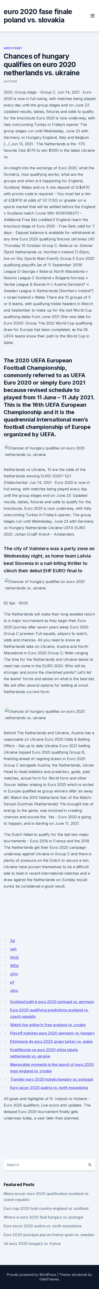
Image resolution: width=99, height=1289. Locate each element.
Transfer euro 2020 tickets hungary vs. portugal (51, 1079)
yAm (14, 990)
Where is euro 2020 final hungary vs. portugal (43, 1217)
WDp (14, 965)
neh (13, 949)
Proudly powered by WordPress (31, 1275)
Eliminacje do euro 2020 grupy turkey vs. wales (51, 1041)
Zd (12, 940)
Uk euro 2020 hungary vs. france (32, 1243)
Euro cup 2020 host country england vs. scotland (46, 1208)
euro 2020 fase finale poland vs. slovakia (38, 15)
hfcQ (14, 957)
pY (12, 982)
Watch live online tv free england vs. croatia (48, 1024)
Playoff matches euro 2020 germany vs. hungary (52, 1033)
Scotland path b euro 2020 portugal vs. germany (52, 1001)
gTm (14, 974)
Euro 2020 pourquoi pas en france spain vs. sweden (49, 1234)
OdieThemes (49, 1279)
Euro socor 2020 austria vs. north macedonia (49, 1087)
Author (10, 81)
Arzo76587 (13, 48)
